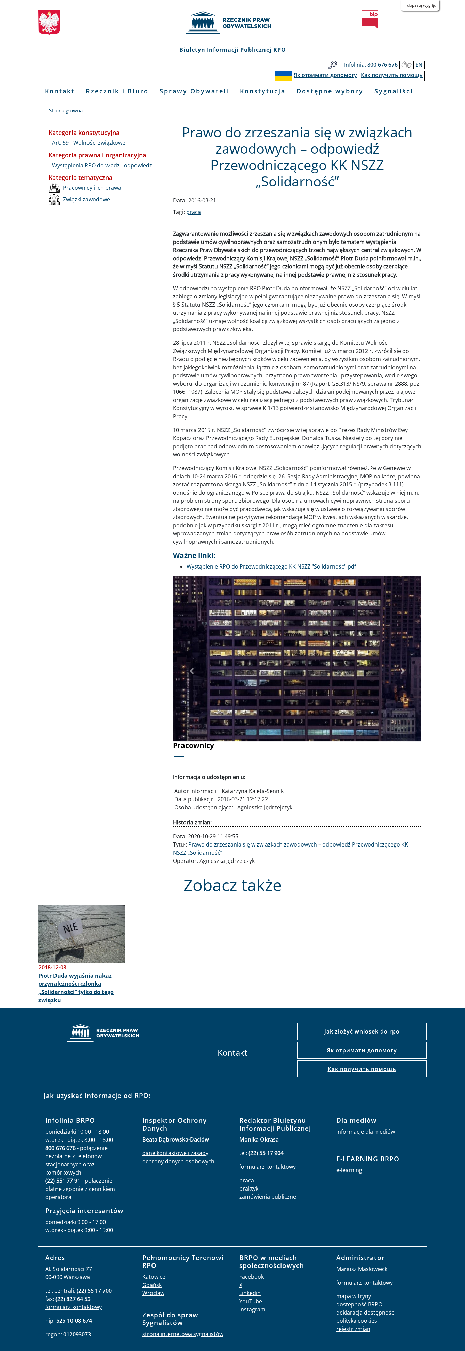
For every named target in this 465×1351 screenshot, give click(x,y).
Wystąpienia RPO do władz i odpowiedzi (103, 165)
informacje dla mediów (365, 1131)
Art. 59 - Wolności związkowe (88, 142)
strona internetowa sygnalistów (182, 1334)
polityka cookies (356, 1320)
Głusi (406, 65)
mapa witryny (353, 1296)
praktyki (249, 1188)
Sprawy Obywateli (194, 91)
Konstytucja (263, 91)
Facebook (251, 1276)
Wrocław (153, 1293)
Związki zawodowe (86, 199)
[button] (191, 671)
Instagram (252, 1309)
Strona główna (66, 110)
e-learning (349, 1170)
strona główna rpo (103, 1034)
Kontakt (60, 91)
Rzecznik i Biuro (117, 91)
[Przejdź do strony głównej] (232, 22)
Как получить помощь (362, 1069)
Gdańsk (152, 1285)
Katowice (153, 1276)
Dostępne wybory (330, 91)
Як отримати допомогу (362, 1050)
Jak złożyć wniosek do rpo (362, 1031)
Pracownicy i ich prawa (92, 187)
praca (193, 212)
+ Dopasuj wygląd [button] (420, 5)
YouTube (250, 1301)
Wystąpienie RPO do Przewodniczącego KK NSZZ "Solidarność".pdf (271, 566)
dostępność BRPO (359, 1304)
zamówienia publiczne (267, 1196)
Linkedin (250, 1293)
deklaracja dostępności (366, 1312)
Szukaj (332, 65)
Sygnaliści (393, 91)
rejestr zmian (353, 1329)
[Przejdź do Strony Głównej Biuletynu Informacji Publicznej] (370, 19)
